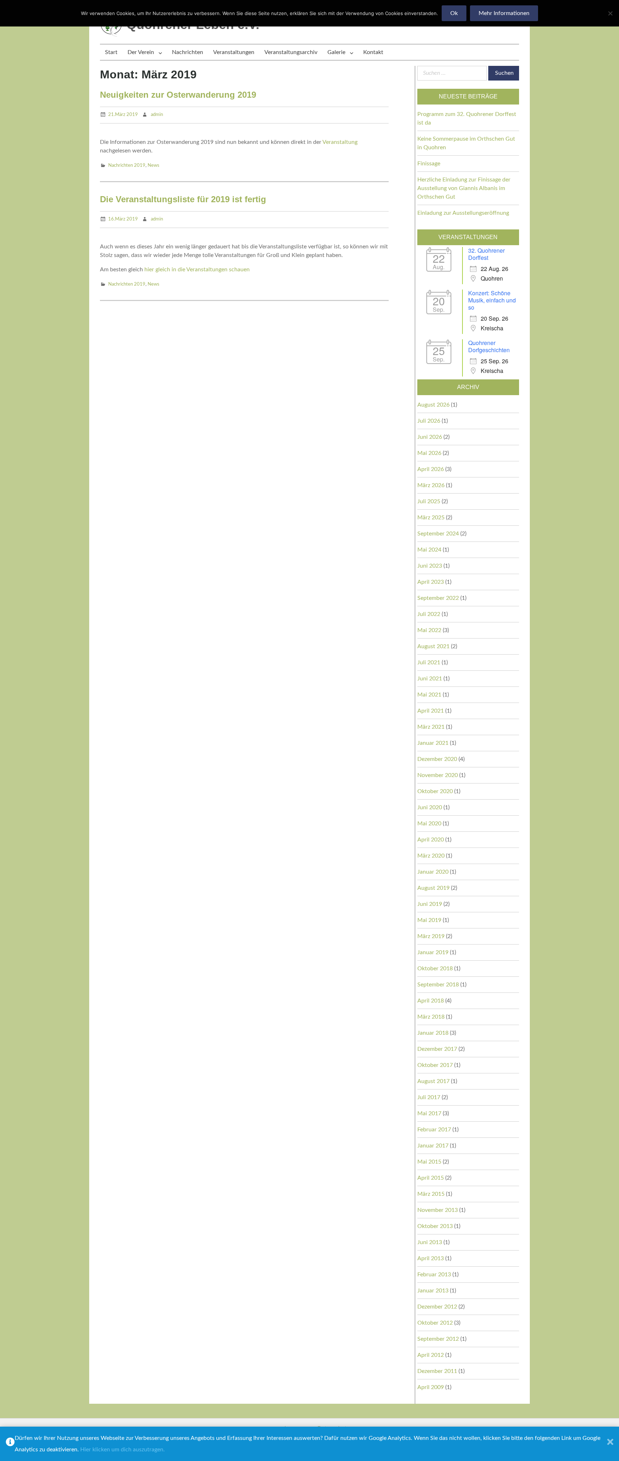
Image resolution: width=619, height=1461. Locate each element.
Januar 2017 (432, 1146)
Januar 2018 (432, 1033)
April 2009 (430, 1387)
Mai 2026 (429, 453)
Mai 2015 (429, 1162)
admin (157, 114)
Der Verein (141, 52)
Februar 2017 (434, 1129)
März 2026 (431, 485)
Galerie (336, 52)
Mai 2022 (429, 630)
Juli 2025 (428, 501)
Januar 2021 (432, 743)
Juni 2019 (429, 904)
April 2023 (430, 582)
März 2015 (431, 1194)
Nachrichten (187, 52)
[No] (610, 13)
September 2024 (438, 534)
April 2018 (430, 1001)
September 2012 (438, 1339)
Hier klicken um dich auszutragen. (122, 1449)
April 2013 (430, 1258)
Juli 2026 (428, 421)
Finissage (428, 163)
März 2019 (431, 936)
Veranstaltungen (233, 52)
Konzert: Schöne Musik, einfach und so (492, 300)
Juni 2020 (429, 807)
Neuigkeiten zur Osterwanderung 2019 (178, 94)
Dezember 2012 (437, 1307)
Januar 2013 (432, 1290)
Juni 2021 (429, 678)
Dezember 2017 (437, 1049)
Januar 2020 (432, 872)
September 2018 (438, 984)
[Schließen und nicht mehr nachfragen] (610, 1443)
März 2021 (431, 727)
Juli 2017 (428, 1097)
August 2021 (433, 646)
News (153, 165)
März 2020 (431, 856)
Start (111, 52)
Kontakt (373, 52)
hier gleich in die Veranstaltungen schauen (197, 269)
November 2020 (437, 775)
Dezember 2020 (437, 759)
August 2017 (433, 1081)
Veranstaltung (340, 142)
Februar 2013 (434, 1274)
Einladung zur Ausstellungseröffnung (463, 213)
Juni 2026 (429, 437)
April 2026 (430, 469)
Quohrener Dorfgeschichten (489, 346)
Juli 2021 (428, 662)
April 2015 (430, 1178)
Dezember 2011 (437, 1371)
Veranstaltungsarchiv (290, 52)
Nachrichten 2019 (126, 165)
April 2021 (430, 711)
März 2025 (431, 517)
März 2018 (431, 1017)
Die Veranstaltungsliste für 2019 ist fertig (183, 199)
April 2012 (430, 1355)
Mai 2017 (429, 1113)
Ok (454, 13)
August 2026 (433, 405)
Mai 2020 (429, 823)
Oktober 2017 (435, 1065)
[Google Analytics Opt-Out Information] (10, 1443)
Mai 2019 (429, 920)
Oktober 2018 (435, 968)
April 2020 (430, 840)
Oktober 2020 (435, 791)
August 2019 (433, 888)
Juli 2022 (428, 614)
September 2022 (438, 598)
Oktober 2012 (435, 1323)
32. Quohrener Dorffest (486, 254)
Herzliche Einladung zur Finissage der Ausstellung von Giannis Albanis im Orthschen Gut (463, 188)
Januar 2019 (432, 952)
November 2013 (437, 1210)
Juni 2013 (429, 1242)
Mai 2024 (429, 550)
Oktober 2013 (435, 1226)
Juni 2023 (429, 566)
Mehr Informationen (504, 13)
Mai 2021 (429, 695)
